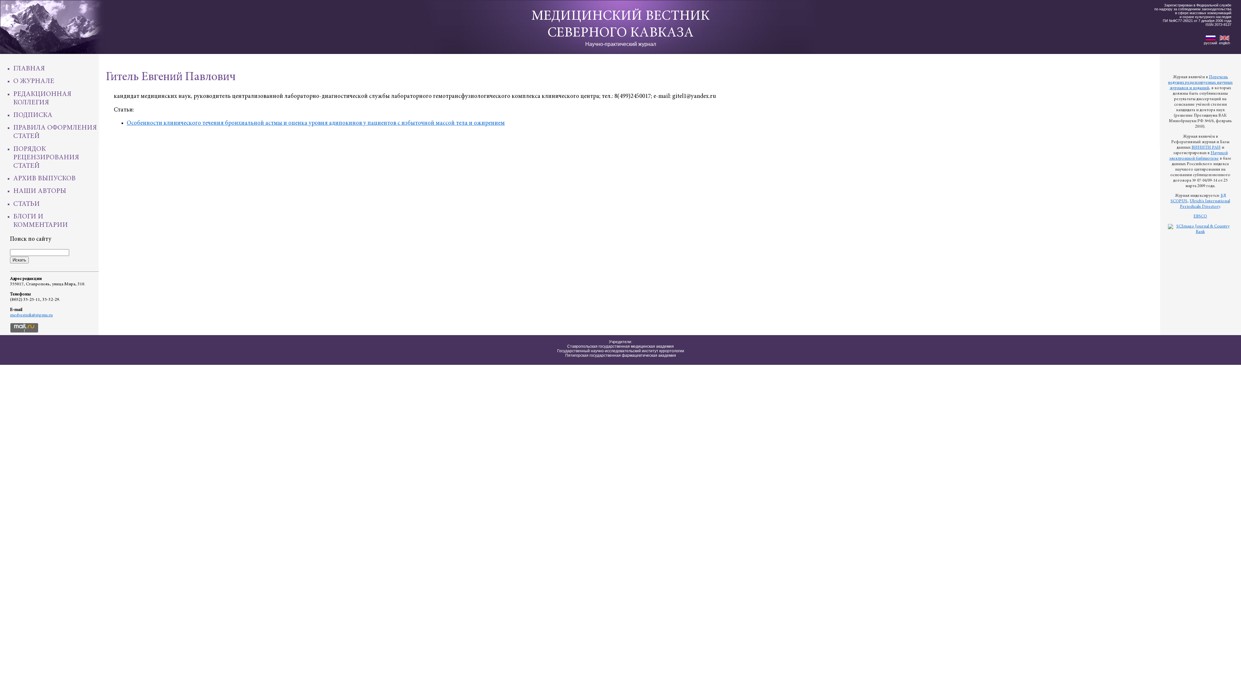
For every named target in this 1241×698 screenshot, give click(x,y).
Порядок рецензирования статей (46, 158)
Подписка (32, 115)
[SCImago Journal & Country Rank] (1200, 232)
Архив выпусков (44, 178)
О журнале (33, 81)
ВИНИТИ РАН (1206, 147)
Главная (29, 68)
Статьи (26, 204)
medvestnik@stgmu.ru (31, 315)
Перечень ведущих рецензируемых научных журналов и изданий (1200, 82)
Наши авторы (39, 191)
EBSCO (1200, 216)
